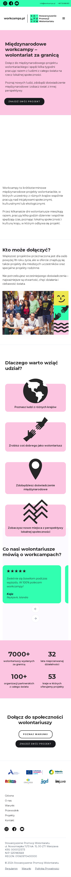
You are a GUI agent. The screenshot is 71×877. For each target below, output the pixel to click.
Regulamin (11, 868)
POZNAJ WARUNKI (35, 734)
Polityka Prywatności (47, 868)
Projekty (10, 815)
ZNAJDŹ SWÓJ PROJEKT (24, 101)
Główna (9, 795)
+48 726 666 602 (63, 3)
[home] (31, 18)
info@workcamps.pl (47, 3)
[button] (64, 18)
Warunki (9, 805)
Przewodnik (12, 810)
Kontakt (9, 820)
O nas (8, 800)
